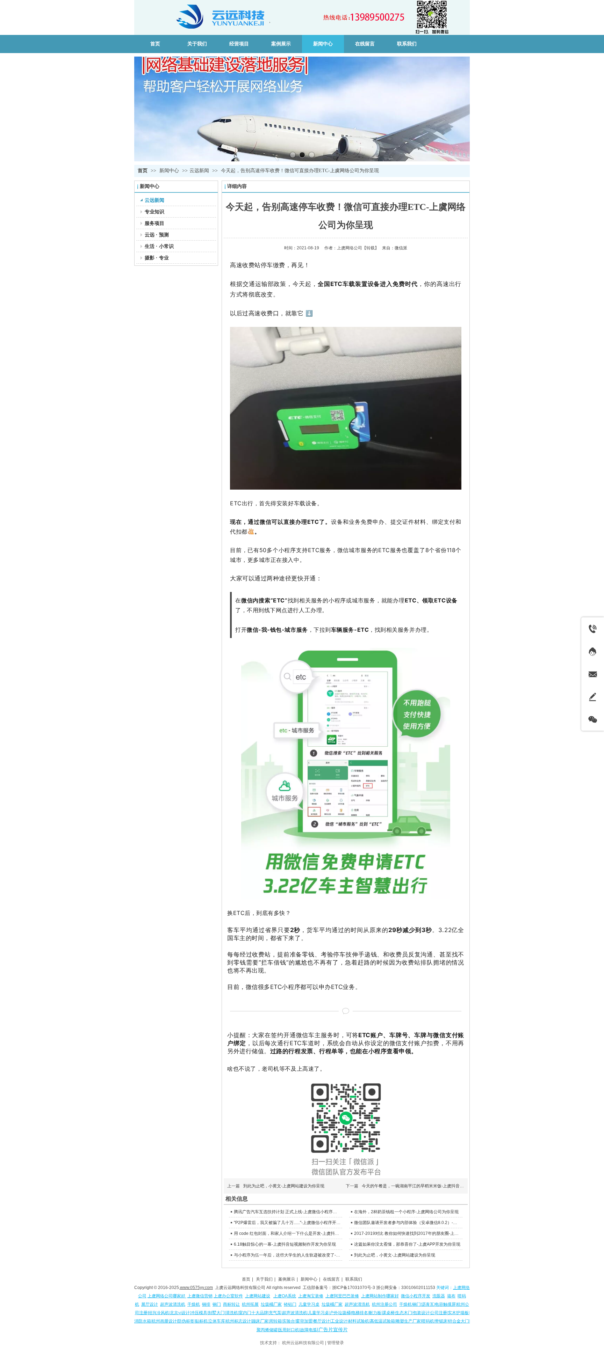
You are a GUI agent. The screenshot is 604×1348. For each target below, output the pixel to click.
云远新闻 (199, 170)
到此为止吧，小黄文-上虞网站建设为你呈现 (283, 1186)
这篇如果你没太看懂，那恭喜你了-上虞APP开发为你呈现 (407, 1244)
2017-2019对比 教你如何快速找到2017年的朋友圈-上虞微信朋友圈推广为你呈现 (407, 1233)
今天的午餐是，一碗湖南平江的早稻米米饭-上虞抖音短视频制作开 (423, 1186)
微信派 (401, 248)
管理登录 (335, 1342)
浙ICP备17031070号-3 (353, 1287)
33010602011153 (418, 1287)
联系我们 (353, 1279)
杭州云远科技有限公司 (303, 1342)
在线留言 (331, 1279)
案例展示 (286, 1279)
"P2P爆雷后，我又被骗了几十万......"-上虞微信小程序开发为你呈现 (287, 1222)
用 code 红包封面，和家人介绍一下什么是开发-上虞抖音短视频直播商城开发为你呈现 (287, 1233)
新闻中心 (169, 170)
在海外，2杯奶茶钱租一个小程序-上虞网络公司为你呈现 (406, 1211)
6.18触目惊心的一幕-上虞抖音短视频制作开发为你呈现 (285, 1244)
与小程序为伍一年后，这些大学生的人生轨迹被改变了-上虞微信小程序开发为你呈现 (287, 1255)
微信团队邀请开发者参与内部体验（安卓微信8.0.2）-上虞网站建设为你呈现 (407, 1222)
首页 (143, 170)
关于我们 (264, 1279)
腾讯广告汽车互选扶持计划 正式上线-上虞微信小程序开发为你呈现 (287, 1211)
